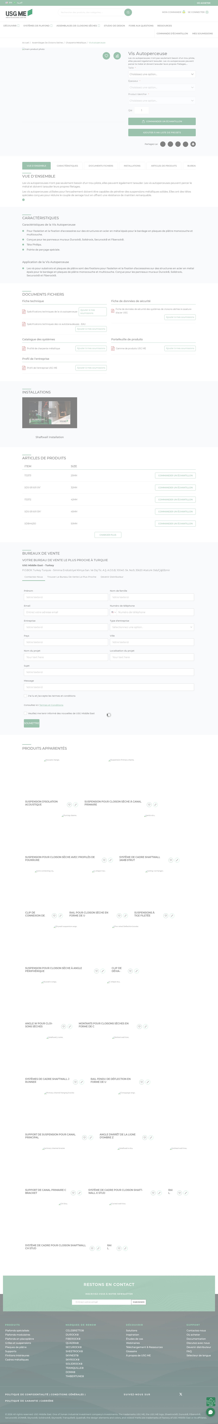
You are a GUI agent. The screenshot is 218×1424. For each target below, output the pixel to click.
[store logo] (24, 14)
